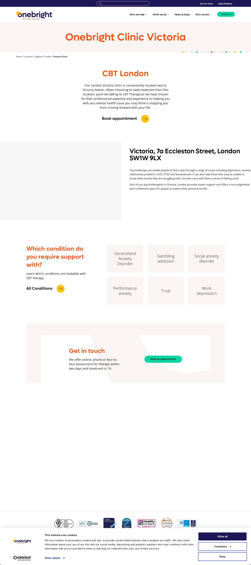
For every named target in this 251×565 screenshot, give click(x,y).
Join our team (206, 3)
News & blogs (182, 14)
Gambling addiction (166, 258)
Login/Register (225, 3)
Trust (166, 291)
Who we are (202, 14)
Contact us (226, 14)
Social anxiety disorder (206, 258)
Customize (220, 546)
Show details (52, 558)
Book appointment (120, 118)
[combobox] (123, 3)
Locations (28, 56)
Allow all (222, 536)
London (48, 56)
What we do (160, 14)
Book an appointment (163, 359)
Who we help (137, 14)
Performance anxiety (125, 290)
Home (19, 56)
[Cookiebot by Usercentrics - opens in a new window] (22, 558)
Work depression (207, 290)
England (39, 56)
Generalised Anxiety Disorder (125, 258)
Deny (222, 556)
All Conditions (39, 288)
